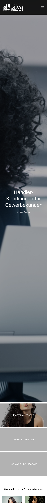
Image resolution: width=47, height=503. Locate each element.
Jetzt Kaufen (24, 212)
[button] (4, 201)
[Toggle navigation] (42, 7)
